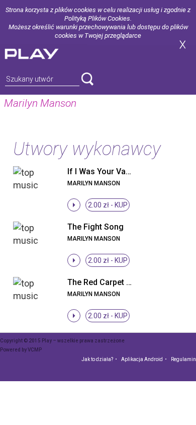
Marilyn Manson (93, 183)
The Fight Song (95, 227)
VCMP (35, 349)
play (43, 52)
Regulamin (183, 359)
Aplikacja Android (142, 359)
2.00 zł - (108, 205)
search (87, 79)
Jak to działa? (97, 359)
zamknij (182, 44)
